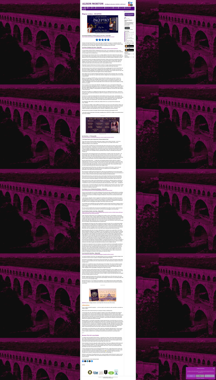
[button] (213, 368)
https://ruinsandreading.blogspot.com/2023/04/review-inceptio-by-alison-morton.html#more (100, 48)
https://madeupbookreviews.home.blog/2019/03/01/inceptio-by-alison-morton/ (97, 190)
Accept (191, 375)
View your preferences (209, 375)
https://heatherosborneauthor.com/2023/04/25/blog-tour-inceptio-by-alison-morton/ (98, 36)
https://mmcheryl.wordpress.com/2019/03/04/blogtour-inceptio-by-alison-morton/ (98, 254)
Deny (200, 375)
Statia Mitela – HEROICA (129, 41)
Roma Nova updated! (128, 37)
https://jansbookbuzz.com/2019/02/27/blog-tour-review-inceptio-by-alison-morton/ (98, 137)
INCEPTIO (84, 302)
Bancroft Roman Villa (128, 40)
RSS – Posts (127, 18)
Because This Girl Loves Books (90, 335)
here (202, 372)
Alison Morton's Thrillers (107, 377)
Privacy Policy (198, 378)
